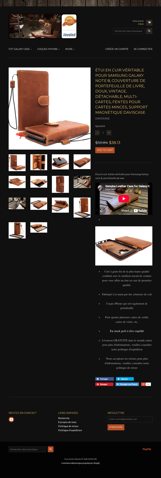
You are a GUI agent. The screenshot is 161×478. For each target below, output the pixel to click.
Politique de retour (68, 426)
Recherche (63, 418)
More (69, 49)
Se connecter (143, 49)
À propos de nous (67, 422)
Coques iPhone (47, 49)
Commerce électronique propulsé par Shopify (80, 463)
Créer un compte (116, 49)
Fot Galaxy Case (19, 49)
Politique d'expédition (70, 430)
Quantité (100, 126)
